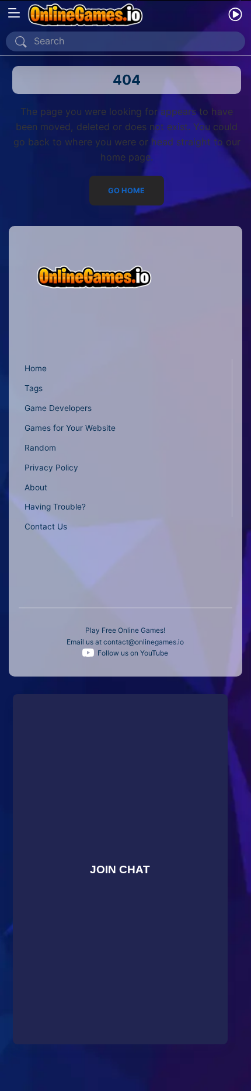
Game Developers (58, 408)
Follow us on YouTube (132, 653)
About (36, 487)
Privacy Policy (51, 467)
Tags (34, 388)
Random (40, 447)
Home (36, 368)
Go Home (127, 190)
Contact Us (46, 526)
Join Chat (120, 868)
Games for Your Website (70, 428)
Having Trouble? (55, 506)
